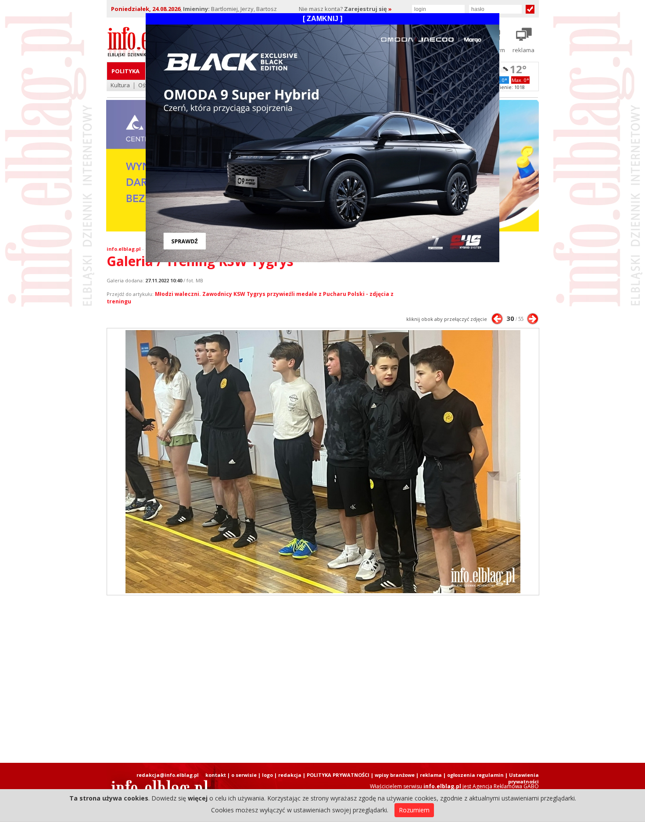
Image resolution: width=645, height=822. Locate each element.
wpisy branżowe (395, 775)
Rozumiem (414, 810)
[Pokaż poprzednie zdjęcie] (497, 318)
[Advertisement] (322, 679)
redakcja (289, 775)
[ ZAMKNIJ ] (322, 18)
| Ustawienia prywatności (522, 778)
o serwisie (244, 775)
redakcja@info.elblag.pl (167, 775)
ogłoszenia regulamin (475, 775)
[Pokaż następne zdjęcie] (532, 318)
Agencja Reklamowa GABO (506, 786)
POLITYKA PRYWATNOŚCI (338, 775)
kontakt (215, 775)
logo (267, 775)
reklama (431, 775)
